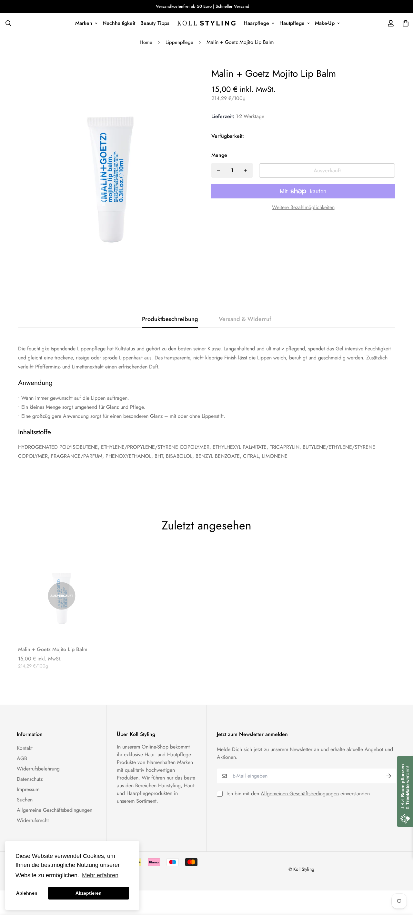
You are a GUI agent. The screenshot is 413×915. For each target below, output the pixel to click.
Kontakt (25, 748)
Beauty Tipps (154, 23)
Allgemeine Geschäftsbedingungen (54, 810)
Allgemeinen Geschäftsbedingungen (300, 793)
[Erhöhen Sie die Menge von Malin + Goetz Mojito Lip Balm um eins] (245, 170)
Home (146, 42)
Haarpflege (256, 23)
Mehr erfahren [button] (100, 875)
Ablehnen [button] (26, 893)
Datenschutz (30, 779)
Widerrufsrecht (33, 820)
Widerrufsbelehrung (38, 768)
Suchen (25, 799)
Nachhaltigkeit (119, 23)
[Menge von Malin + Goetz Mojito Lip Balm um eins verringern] (218, 170)
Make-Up (325, 23)
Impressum (28, 789)
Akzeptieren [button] (89, 893)
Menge (219, 155)
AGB (22, 758)
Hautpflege (292, 23)
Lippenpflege (179, 42)
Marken (83, 23)
